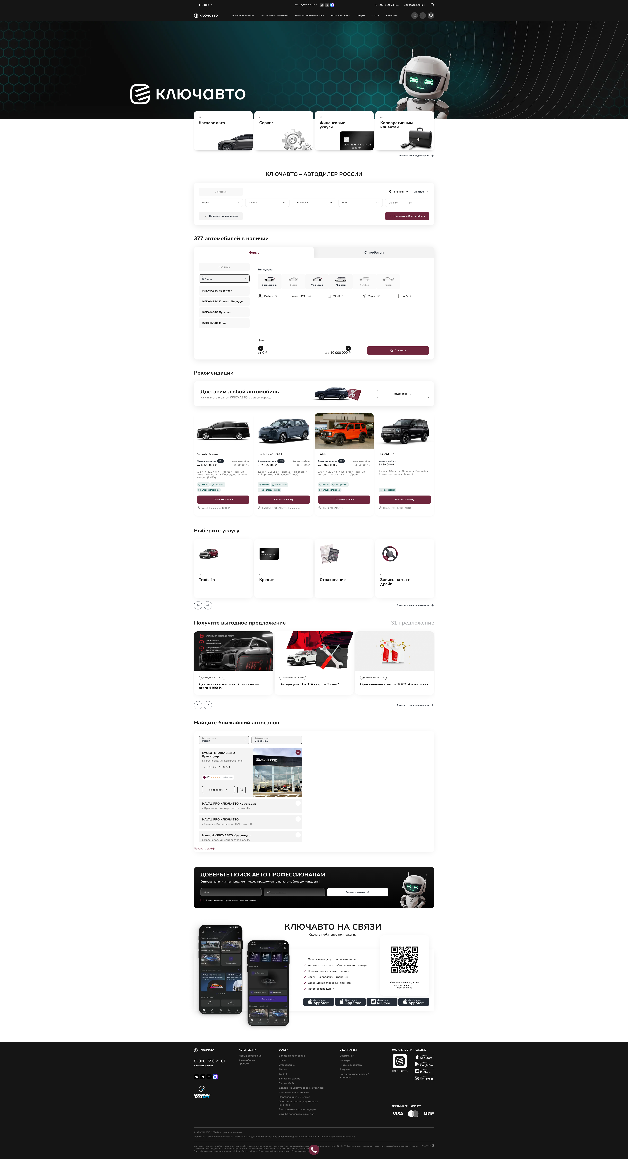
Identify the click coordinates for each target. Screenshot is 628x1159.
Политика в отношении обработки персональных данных (227, 1137)
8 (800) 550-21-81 (387, 5)
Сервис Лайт (286, 1083)
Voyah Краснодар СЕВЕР (216, 508)
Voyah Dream (207, 454)
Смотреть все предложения (413, 155)
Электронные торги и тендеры (297, 1109)
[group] (223, 130)
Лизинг (283, 1069)
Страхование (287, 1065)
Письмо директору (351, 1065)
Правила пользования (302, 1151)
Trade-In (283, 1074)
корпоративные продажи (309, 15)
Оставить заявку (223, 499)
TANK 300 (325, 454)
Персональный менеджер (294, 1097)
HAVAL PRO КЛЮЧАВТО (397, 508)
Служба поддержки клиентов (296, 1114)
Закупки (345, 1069)
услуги (375, 15)
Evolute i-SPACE (270, 454)
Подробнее (400, 393)
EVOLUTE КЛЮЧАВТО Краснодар (281, 508)
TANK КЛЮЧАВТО (333, 508)
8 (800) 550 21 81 (210, 1061)
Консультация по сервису (294, 1092)
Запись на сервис (289, 1078)
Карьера (345, 1060)
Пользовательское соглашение (337, 1137)
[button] (198, 605)
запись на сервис (341, 15)
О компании (347, 1055)
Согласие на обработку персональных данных (289, 1137)
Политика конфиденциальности (274, 1151)
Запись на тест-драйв (292, 1055)
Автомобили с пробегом (274, 15)
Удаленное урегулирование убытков (301, 1087)
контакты (391, 15)
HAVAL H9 (387, 454)
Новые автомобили (243, 15)
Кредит (283, 1060)
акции (361, 15)
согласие (216, 900)
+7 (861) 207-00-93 (216, 767)
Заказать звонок (355, 892)
